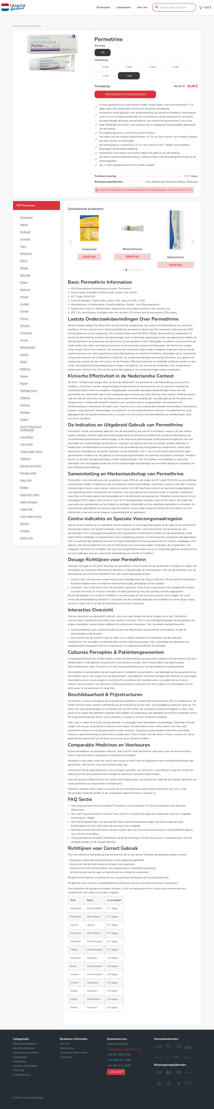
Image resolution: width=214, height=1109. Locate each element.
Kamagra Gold (28, 473)
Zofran (23, 261)
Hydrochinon (175, 257)
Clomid (24, 311)
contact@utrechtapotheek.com (124, 1049)
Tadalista (25, 458)
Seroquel (25, 239)
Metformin (26, 253)
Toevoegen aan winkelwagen (125, 94)
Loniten (24, 354)
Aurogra (24, 531)
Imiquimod (89, 249)
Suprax (24, 376)
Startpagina (103, 7)
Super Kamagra (28, 502)
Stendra (24, 523)
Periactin (25, 325)
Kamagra (25, 412)
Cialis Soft (26, 480)
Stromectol (26, 217)
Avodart (24, 304)
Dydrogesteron (28, 390)
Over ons (142, 7)
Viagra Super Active (31, 451)
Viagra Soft (26, 509)
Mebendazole (27, 347)
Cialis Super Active (31, 516)
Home (15, 26)
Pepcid (24, 383)
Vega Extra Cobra (29, 494)
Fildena (24, 419)
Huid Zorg (24, 26)
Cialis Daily (26, 444)
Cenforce (25, 405)
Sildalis (24, 487)
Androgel (25, 232)
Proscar (24, 297)
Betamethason (132, 249)
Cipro (23, 246)
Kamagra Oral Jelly (30, 466)
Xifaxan (24, 268)
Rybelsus (25, 369)
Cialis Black (26, 437)
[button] (89, 257)
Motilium (25, 289)
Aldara (24, 282)
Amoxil (24, 340)
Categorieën (124, 7)
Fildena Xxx (26, 538)
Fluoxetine (26, 333)
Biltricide (25, 275)
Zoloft (23, 361)
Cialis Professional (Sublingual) (30, 428)
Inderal (24, 224)
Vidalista (25, 398)
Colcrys (24, 318)
